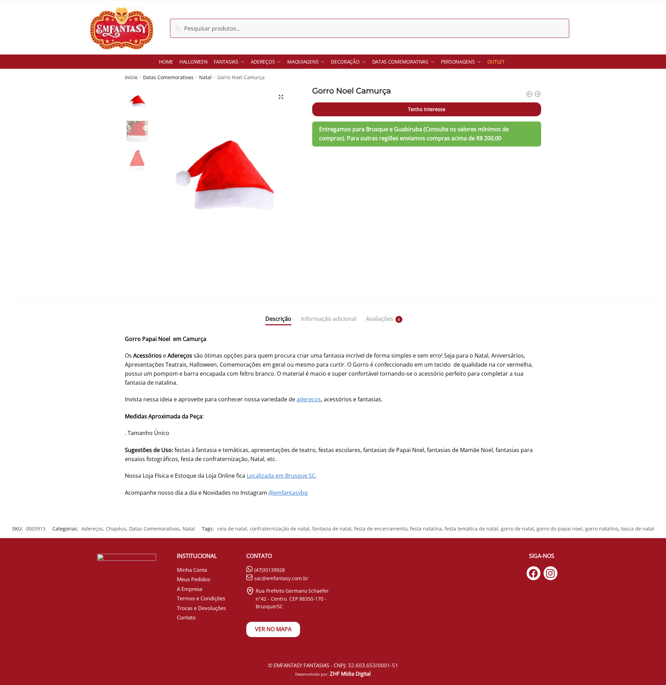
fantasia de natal (331, 528)
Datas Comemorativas (168, 77)
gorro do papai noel (559, 528)
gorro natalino (601, 528)
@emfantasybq (288, 492)
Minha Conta (192, 569)
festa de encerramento (380, 528)
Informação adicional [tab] (328, 319)
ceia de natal (232, 528)
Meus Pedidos (193, 579)
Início (131, 77)
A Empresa (189, 588)
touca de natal (637, 528)
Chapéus (116, 528)
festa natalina (426, 528)
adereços (309, 399)
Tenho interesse (426, 109)
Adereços (92, 528)
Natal (205, 77)
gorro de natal (517, 528)
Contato (186, 617)
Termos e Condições (201, 598)
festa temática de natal (471, 528)
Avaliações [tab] (379, 319)
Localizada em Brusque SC (281, 475)
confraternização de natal (279, 528)
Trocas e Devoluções (201, 607)
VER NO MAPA (273, 629)
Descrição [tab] (278, 319)
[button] (281, 96)
